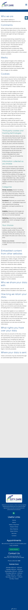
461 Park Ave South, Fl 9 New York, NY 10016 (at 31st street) (14, 557)
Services (14, 533)
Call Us (15, 608)
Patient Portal (14, 527)
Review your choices (8, 240)
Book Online (14, 531)
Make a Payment (14, 524)
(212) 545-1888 (16, 560)
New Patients (14, 529)
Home (14, 520)
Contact (14, 535)
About (14, 522)
